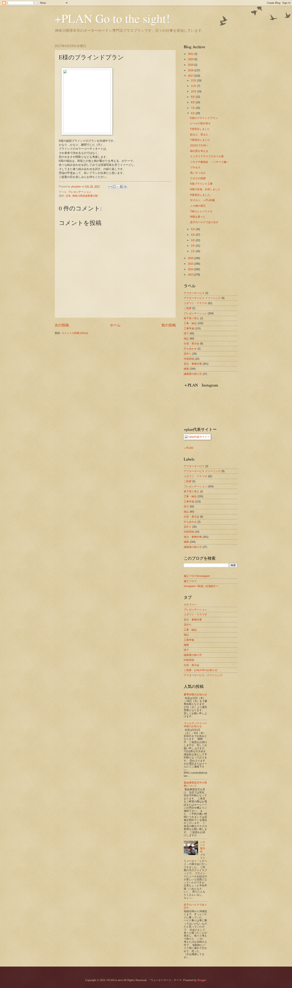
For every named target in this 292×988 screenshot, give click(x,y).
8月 (193, 102)
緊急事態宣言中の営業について (195, 784)
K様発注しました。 (201, 194)
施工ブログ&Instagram (197, 575)
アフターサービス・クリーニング (203, 675)
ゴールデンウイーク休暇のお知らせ (195, 725)
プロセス (195, 167)
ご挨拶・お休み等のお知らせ (200, 670)
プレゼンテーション (79, 191)
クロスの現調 (198, 178)
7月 (193, 107)
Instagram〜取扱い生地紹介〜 (201, 586)
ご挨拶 (187, 308)
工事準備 (189, 328)
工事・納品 (190, 323)
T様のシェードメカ (201, 211)
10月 (194, 91)
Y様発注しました (200, 139)
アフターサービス (194, 293)
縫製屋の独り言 (193, 373)
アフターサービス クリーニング (202, 298)
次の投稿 (62, 325)
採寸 (186, 333)
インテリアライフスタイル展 (207, 156)
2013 (191, 274)
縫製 (186, 368)
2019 (191, 64)
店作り (187, 353)
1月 (193, 251)
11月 (194, 85)
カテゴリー (190, 604)
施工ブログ (190, 581)
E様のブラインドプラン (204, 118)
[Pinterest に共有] (125, 187)
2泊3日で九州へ (199, 145)
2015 (191, 263)
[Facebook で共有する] (122, 187)
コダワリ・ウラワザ (195, 303)
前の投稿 (168, 325)
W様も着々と (197, 216)
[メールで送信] (110, 187)
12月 (194, 80)
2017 (191, 75)
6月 (193, 113)
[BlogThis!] (114, 187)
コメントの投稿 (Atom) (74, 333)
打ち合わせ (190, 348)
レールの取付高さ (200, 123)
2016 (191, 258)
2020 (191, 59)
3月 (193, 240)
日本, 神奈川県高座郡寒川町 (82, 195)
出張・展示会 (191, 343)
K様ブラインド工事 (201, 183)
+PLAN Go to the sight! (112, 18)
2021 (191, 53)
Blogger (201, 980)
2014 (191, 269)
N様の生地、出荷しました (205, 189)
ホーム (115, 325)
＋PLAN (188, 447)
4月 (193, 234)
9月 (193, 96)
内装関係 (189, 358)
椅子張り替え (191, 318)
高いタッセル (198, 172)
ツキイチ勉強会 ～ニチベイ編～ (209, 161)
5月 (193, 229)
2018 (191, 70)
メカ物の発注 (198, 205)
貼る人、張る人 (199, 134)
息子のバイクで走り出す (204, 222)
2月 (193, 245)
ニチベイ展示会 (202, 847)
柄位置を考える (199, 150)
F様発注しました (200, 128)
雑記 (186, 338)
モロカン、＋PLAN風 (202, 200)
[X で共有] (118, 187)
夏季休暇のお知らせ (195, 694)
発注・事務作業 (193, 363)
